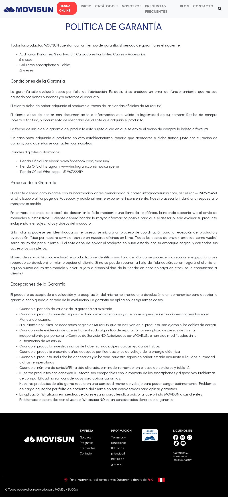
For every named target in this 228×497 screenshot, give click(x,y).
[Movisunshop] (183, 437)
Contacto (86, 453)
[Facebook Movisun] (176, 437)
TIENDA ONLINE (64, 8)
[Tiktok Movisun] (176, 443)
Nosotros (85, 437)
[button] (106, 6)
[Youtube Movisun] (183, 443)
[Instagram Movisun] (189, 437)
